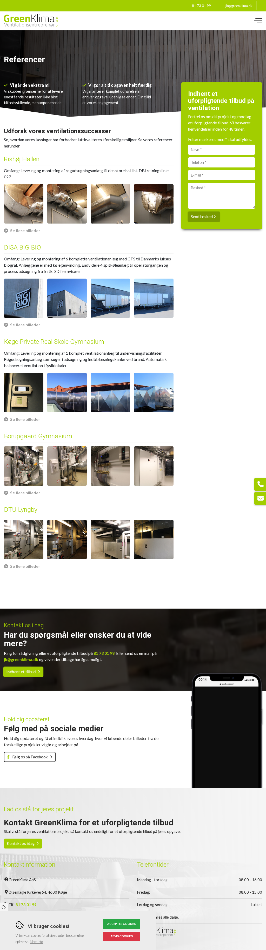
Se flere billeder (25, 230)
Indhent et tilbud (21, 671)
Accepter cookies (121, 923)
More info (36, 942)
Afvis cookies (121, 936)
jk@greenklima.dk (238, 6)
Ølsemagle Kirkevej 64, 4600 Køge (38, 892)
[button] (23, 204)
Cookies (4, 907)
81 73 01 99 (201, 6)
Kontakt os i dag (20, 843)
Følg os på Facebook (29, 756)
